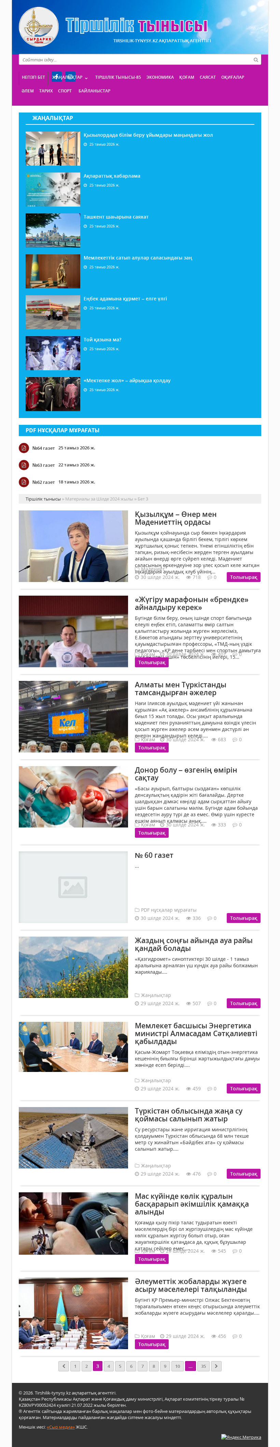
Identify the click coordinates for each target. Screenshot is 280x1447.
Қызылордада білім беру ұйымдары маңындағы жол (148, 135)
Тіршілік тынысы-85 (118, 77)
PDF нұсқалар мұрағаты (63, 430)
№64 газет (43, 448)
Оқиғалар (232, 77)
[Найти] (256, 59)
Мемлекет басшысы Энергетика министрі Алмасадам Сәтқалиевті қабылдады (196, 1033)
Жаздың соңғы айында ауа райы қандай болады (194, 944)
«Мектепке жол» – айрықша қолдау (127, 380)
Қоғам (186, 77)
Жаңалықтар (67, 77)
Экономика (160, 77)
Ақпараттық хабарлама (112, 176)
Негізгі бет (33, 77)
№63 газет (43, 465)
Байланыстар (94, 91)
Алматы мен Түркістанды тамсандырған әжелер (180, 688)
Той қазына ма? (102, 339)
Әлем (28, 91)
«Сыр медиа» (61, 1427)
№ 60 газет (154, 855)
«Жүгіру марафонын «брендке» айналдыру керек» (192, 603)
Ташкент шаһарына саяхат (116, 216)
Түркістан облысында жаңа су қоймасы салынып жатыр (188, 1114)
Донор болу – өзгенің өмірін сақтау (186, 773)
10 (177, 1366)
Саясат (208, 77)
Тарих (46, 91)
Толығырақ (243, 577)
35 (203, 1366)
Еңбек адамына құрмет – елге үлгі (125, 298)
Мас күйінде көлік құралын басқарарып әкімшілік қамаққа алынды (192, 1204)
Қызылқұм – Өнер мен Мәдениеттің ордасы (176, 518)
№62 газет (43, 482)
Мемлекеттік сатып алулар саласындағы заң (138, 257)
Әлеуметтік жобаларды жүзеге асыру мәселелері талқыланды (191, 1285)
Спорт (65, 91)
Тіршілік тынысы (113, 27)
